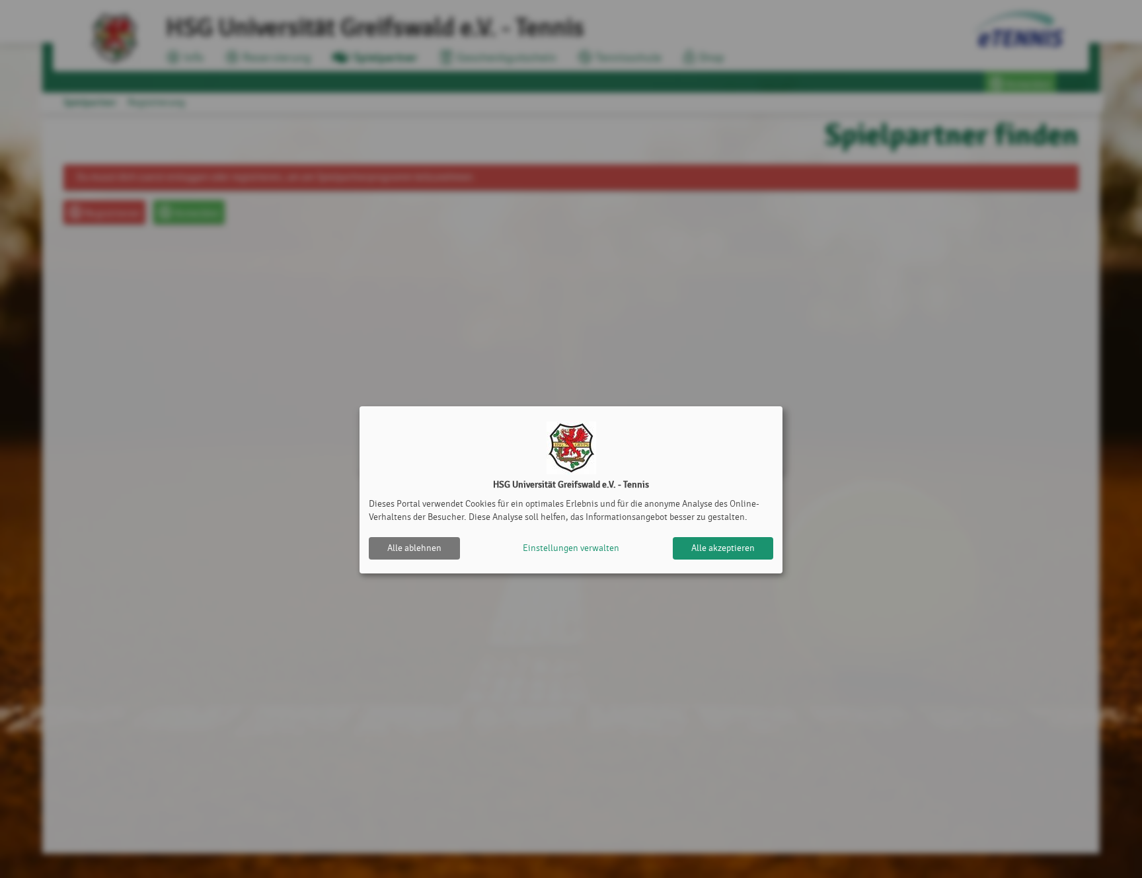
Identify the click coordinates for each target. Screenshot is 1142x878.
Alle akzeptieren (723, 548)
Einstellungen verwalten (571, 548)
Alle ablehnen (414, 548)
